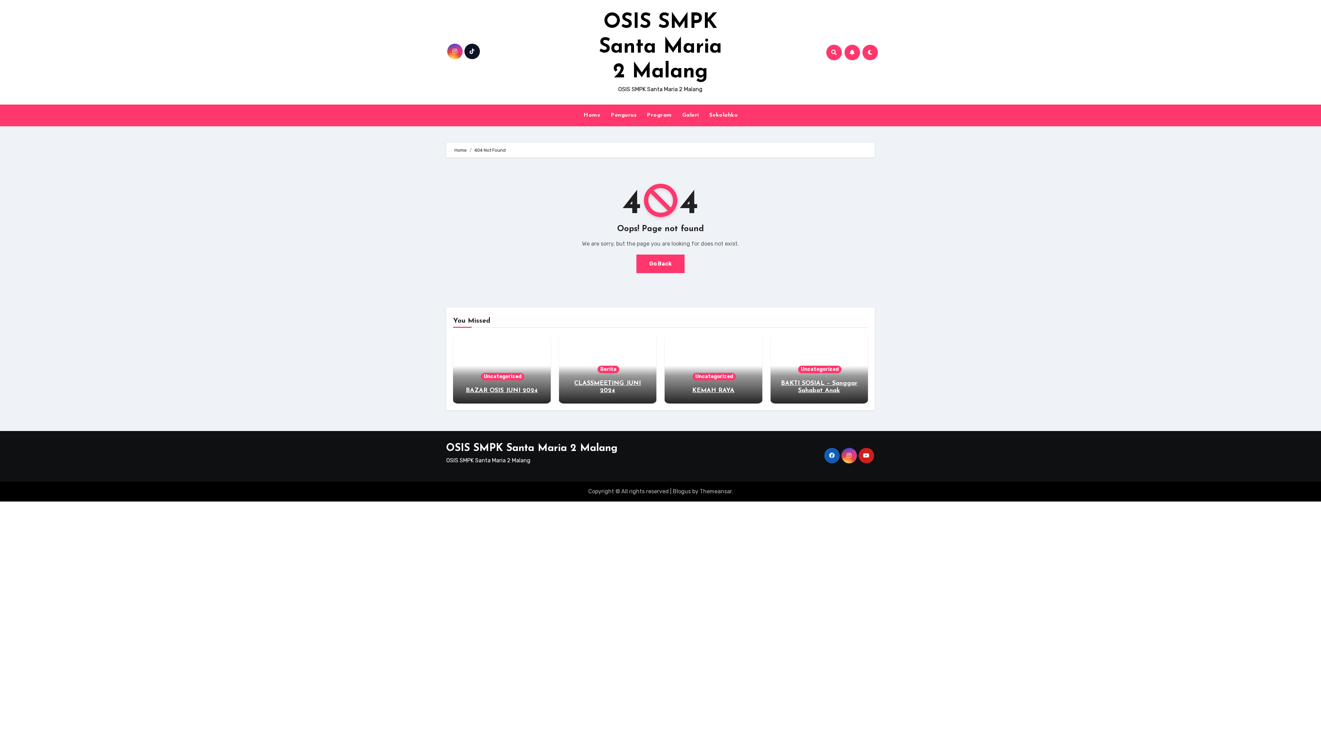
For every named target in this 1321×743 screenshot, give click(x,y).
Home (591, 115)
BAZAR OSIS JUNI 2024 (502, 391)
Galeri (690, 115)
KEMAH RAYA (713, 391)
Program (659, 115)
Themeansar (716, 491)
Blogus (682, 491)
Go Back (660, 263)
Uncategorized (503, 376)
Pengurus (623, 115)
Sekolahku (723, 115)
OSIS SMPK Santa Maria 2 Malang (660, 47)
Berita (608, 369)
